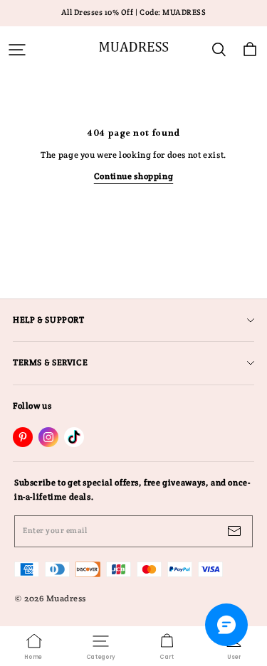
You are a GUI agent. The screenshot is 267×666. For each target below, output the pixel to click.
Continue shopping (133, 176)
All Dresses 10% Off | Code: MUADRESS (133, 12)
